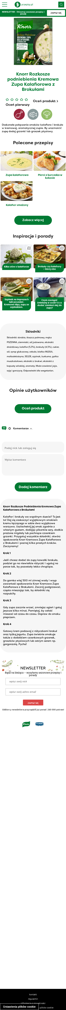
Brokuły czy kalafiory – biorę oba (49, 268)
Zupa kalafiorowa (17, 175)
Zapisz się (33, 703)
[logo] (24, 4)
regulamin (33, 998)
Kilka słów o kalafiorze (16, 267)
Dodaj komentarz (33, 487)
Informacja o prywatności (33, 1003)
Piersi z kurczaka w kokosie (50, 176)
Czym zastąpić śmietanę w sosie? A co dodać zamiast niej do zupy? (49, 304)
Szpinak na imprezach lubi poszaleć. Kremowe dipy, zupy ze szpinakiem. (16, 303)
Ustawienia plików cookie (19, 1006)
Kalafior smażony (17, 205)
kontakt (33, 994)
